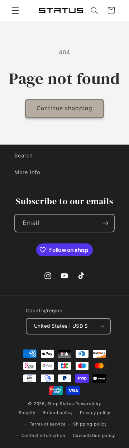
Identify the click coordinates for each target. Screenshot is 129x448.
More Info (27, 172)
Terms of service (48, 424)
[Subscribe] (105, 223)
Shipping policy (90, 424)
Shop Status (60, 403)
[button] (15, 10)
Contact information (44, 435)
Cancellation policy (94, 435)
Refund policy (58, 412)
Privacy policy (95, 412)
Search (23, 155)
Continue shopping (65, 108)
